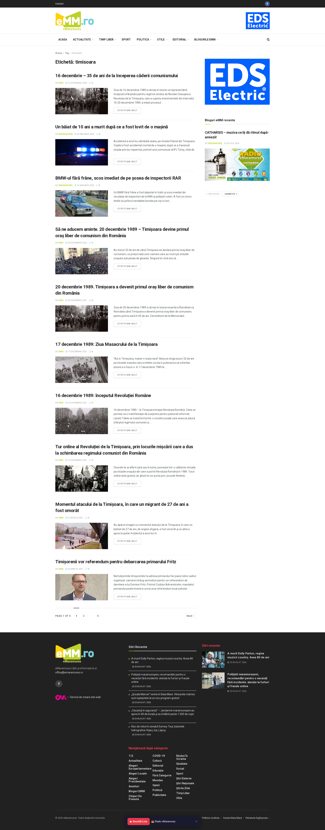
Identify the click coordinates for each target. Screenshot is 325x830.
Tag (67, 53)
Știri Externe (183, 778)
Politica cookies (210, 817)
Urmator (230, 194)
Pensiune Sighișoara (257, 817)
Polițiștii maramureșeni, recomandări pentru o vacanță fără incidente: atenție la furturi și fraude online (160, 678)
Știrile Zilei (183, 788)
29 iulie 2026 (232, 143)
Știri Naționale (185, 783)
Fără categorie (162, 775)
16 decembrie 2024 (77, 83)
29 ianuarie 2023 (85, 134)
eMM (60, 83)
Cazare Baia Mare (232, 817)
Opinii (156, 785)
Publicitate (159, 794)
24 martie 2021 (75, 569)
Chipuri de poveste (135, 798)
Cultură (157, 760)
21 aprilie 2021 (75, 518)
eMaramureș (65, 134)
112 (131, 755)
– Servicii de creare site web (84, 697)
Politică (143, 39)
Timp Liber (106, 39)
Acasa (62, 39)
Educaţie (158, 770)
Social (180, 768)
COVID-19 (159, 755)
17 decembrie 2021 (77, 351)
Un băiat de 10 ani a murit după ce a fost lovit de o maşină (111, 127)
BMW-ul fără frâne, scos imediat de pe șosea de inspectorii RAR (118, 178)
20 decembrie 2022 (77, 243)
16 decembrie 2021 (77, 403)
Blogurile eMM (205, 39)
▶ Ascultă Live (138, 821)
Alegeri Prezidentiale (137, 780)
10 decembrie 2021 (77, 460)
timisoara (77, 53)
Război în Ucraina (182, 757)
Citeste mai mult (127, 110)
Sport (126, 39)
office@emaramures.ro (69, 672)
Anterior (213, 194)
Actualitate (82, 39)
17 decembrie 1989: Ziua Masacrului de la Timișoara (106, 344)
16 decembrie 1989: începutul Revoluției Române (103, 395)
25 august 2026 (142, 666)
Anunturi (134, 786)
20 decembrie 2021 (77, 300)
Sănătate (181, 763)
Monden (158, 780)
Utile (161, 39)
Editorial (179, 39)
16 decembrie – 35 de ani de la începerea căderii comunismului (116, 75)
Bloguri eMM (137, 791)
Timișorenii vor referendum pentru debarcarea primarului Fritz (115, 561)
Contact (59, 3)
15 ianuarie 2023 (85, 185)
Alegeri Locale (138, 773)
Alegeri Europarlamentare (140, 767)
